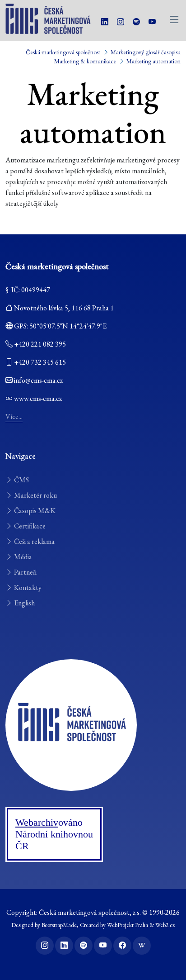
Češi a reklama (34, 541)
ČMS (21, 480)
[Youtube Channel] (152, 22)
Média (22, 556)
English (24, 603)
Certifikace (29, 526)
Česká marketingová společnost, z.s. (90, 912)
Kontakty (27, 587)
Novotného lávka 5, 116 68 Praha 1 (64, 308)
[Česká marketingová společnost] (71, 724)
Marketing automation (153, 61)
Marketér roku (35, 495)
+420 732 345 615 (40, 362)
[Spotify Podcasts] (136, 22)
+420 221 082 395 (40, 344)
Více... (14, 416)
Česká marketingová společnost (63, 52)
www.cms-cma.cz (38, 398)
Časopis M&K (34, 510)
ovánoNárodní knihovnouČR (54, 834)
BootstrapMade (59, 925)
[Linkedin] (104, 22)
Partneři (25, 572)
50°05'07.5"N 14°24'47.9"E (68, 326)
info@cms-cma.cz (38, 380)
